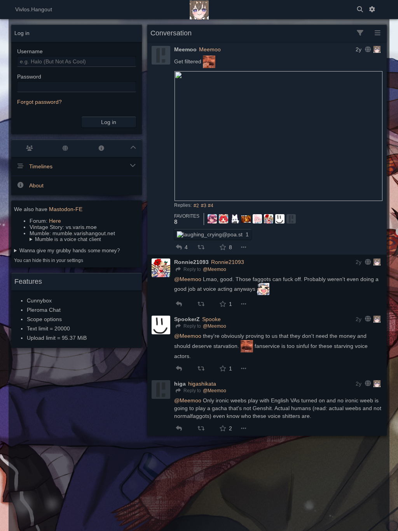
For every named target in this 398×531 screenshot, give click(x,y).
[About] (101, 148)
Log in (108, 122)
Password (29, 76)
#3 (203, 205)
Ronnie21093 (227, 262)
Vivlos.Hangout (33, 9)
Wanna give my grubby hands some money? (69, 250)
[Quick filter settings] (360, 33)
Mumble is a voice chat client (68, 239)
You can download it (65, 239)
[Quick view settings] (377, 33)
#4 (210, 205)
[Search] (359, 9)
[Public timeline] (29, 148)
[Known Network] (65, 148)
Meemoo (210, 49)
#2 (196, 205)
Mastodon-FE (65, 209)
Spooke (211, 319)
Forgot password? (39, 102)
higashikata (202, 384)
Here (55, 221)
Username (30, 51)
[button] (179, 247)
